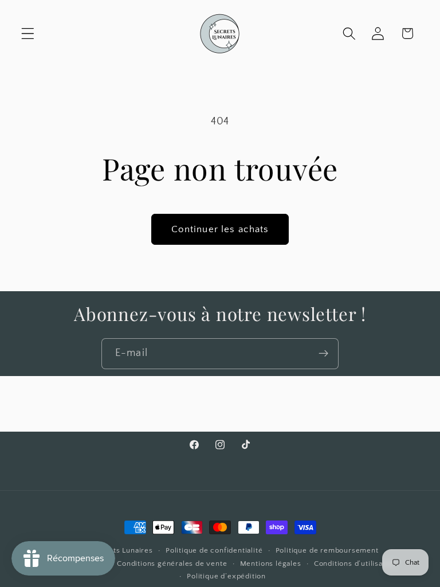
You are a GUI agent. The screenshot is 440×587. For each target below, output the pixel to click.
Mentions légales (270, 563)
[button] (27, 33)
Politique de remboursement (327, 550)
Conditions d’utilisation (355, 563)
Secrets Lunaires (122, 550)
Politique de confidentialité (214, 550)
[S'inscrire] (323, 353)
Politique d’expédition (226, 576)
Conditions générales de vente (172, 563)
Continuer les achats (220, 229)
